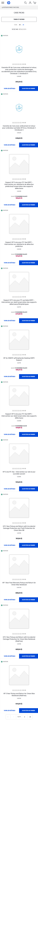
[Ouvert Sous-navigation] (3, 3)
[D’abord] (8, 717)
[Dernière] (30, 717)
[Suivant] (24, 717)
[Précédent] (13, 717)
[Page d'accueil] (8, 3)
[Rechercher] (25, 3)
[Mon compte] (30, 3)
